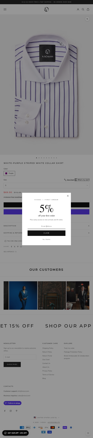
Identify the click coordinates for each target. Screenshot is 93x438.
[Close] (68, 196)
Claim (46, 233)
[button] (15, 433)
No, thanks (46, 239)
